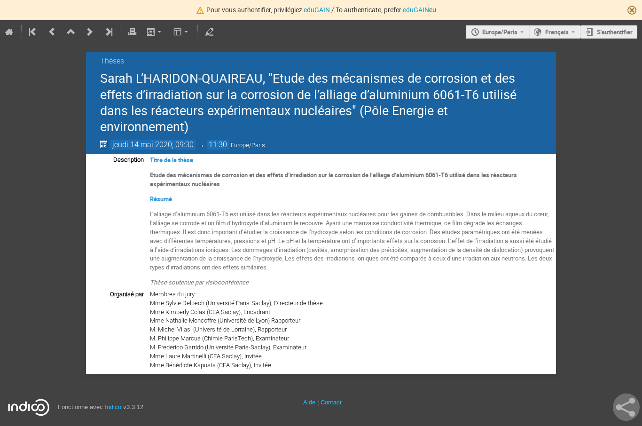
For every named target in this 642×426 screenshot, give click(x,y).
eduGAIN (317, 9)
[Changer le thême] (181, 32)
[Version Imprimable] (132, 32)
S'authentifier (615, 32)
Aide (309, 402)
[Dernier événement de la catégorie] (108, 32)
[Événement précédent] (52, 32)
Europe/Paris (499, 32)
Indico (113, 407)
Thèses (112, 60)
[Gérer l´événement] (209, 32)
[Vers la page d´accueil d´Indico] (9, 32)
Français (557, 32)
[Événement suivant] (89, 32)
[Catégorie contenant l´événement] (71, 32)
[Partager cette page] (626, 407)
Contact (331, 402)
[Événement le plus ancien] (33, 32)
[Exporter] (154, 32)
